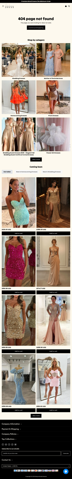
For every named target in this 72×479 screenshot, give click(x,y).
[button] (3, 6)
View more (36, 159)
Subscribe (66, 453)
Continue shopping (36, 28)
